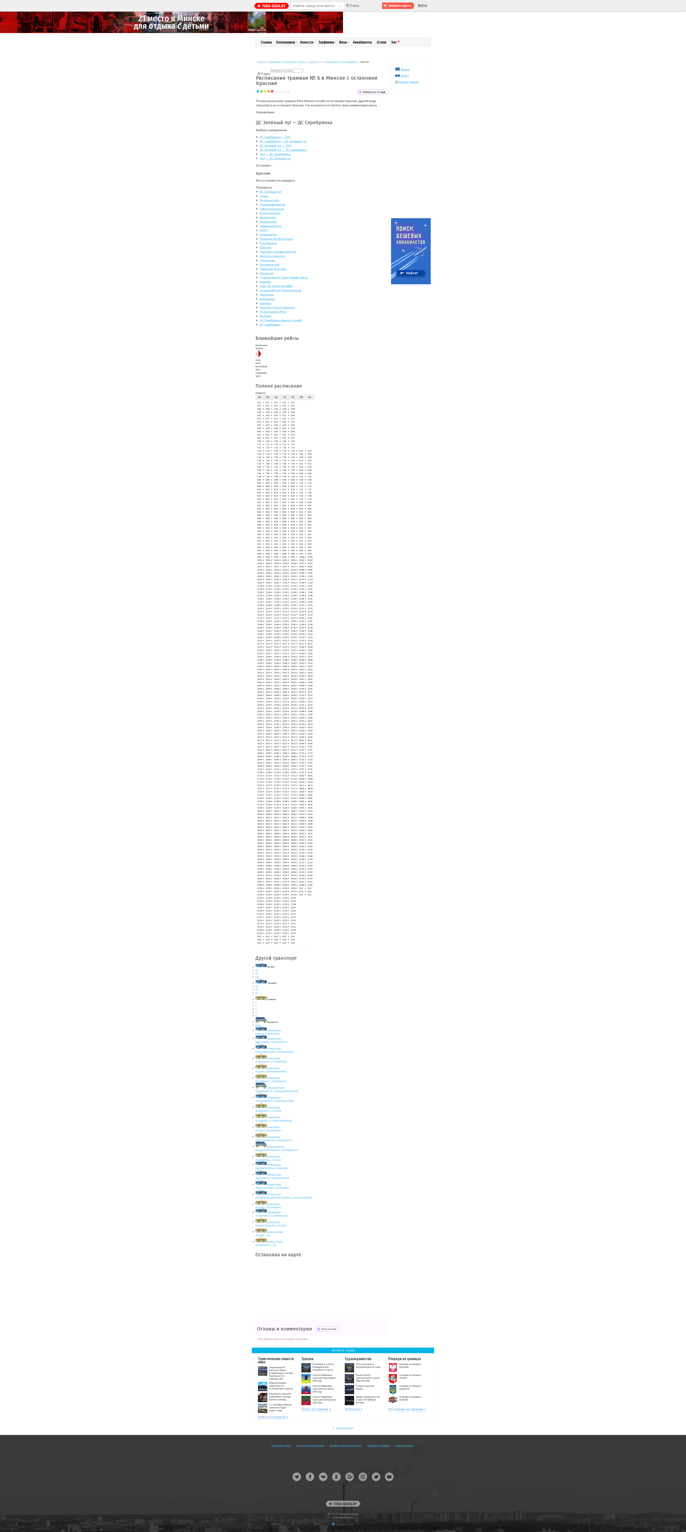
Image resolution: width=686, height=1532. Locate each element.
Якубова (265, 316)
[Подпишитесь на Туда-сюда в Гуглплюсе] (349, 1482)
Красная (265, 247)
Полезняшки (285, 42)
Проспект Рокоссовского (277, 307)
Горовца (265, 303)
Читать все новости (271, 1417)
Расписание (289, 61)
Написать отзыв (374, 92)
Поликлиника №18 (273, 312)
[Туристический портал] (271, 6)
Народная (267, 294)
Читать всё (352, 1410)
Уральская (267, 273)
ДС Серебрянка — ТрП (275, 137)
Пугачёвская (268, 243)
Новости (306, 42)
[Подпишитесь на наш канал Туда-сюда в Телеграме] (297, 1482)
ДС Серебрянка (270, 325)
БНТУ (263, 230)
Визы (343, 42)
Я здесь (354, 5)
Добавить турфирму (378, 1445)
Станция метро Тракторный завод (284, 277)
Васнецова (267, 299)
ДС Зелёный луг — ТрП (275, 145)
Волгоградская (270, 213)
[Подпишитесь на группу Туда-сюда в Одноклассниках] (336, 1482)
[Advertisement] (321, 1289)
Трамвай (313, 61)
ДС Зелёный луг (271, 192)
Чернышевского (271, 226)
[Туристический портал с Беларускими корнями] (343, 1504)
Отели (381, 42)
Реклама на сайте (281, 1445)
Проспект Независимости (278, 252)
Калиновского (269, 200)
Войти (422, 5)
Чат (394, 42)
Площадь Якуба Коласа (276, 239)
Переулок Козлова (273, 269)
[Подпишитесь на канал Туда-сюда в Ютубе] (389, 1482)
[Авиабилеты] (411, 283)
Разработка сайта (344, 1524)
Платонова (267, 260)
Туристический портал (343, 1517)
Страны (266, 42)
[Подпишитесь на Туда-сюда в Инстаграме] (363, 1482)
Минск (302, 61)
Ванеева (265, 282)
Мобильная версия (345, 1428)
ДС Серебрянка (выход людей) (281, 320)
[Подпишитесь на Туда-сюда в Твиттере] (376, 1482)
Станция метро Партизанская (280, 290)
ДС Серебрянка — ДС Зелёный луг (283, 141)
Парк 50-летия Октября (276, 286)
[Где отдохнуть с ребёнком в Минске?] (171, 32)
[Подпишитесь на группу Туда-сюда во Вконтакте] (323, 1482)
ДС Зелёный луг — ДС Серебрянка (341, 61)
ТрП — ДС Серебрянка (275, 154)
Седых (264, 196)
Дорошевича (268, 234)
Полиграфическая (272, 204)
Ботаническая (269, 264)
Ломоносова (268, 222)
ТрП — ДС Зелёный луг (275, 158)
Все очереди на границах (405, 1410)
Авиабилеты (362, 42)
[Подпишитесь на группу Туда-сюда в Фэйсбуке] (310, 1482)
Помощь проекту (405, 1445)
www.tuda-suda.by (349, 1513)
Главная (261, 61)
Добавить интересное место (345, 1445)
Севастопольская (272, 209)
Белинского (268, 217)
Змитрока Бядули (272, 256)
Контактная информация (310, 1445)
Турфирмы (326, 42)
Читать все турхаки (314, 1410)
